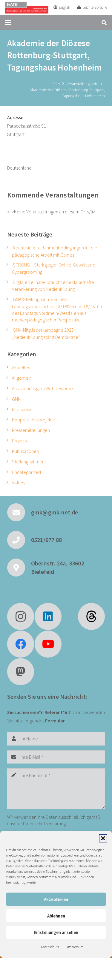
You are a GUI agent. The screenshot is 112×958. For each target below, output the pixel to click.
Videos (18, 483)
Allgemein (22, 378)
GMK (16, 399)
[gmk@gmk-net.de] (19, 512)
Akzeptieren (56, 899)
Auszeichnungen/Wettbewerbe (42, 388)
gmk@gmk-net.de (54, 512)
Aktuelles (21, 367)
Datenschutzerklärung (44, 824)
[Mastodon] (20, 671)
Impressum (75, 946)
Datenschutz (50, 946)
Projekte (20, 441)
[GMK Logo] (26, 8)
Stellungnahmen (28, 462)
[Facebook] (20, 644)
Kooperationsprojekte (33, 420)
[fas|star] (91, 616)
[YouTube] (48, 644)
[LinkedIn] (48, 616)
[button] (103, 838)
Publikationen (25, 451)
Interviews (22, 409)
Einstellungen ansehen (56, 932)
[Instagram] (20, 616)
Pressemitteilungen (31, 430)
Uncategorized (26, 472)
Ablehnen (56, 916)
